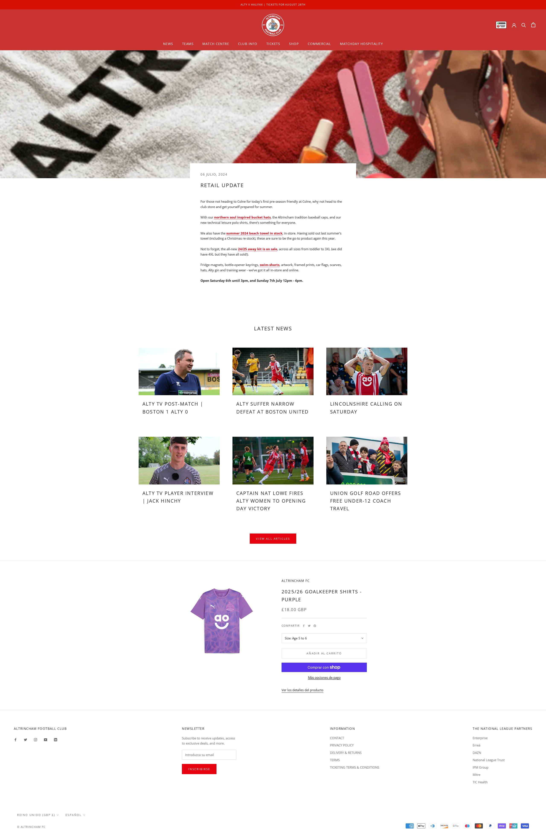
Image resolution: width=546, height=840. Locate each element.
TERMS (335, 760)
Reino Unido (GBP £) (36, 815)
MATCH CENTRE (215, 44)
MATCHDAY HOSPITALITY (361, 44)
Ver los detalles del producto (302, 690)
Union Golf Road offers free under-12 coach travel (365, 501)
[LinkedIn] (55, 739)
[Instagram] (35, 739)
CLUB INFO (247, 44)
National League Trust (489, 760)
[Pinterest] (315, 626)
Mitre (476, 774)
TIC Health (480, 782)
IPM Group (480, 767)
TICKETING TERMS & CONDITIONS (354, 767)
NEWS (168, 44)
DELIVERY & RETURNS (346, 752)
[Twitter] (309, 626)
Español (73, 815)
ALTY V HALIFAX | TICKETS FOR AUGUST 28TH (273, 4)
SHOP (294, 44)
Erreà (476, 745)
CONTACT (337, 738)
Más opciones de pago (324, 677)
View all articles (273, 539)
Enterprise (480, 738)
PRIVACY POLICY (342, 745)
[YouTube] (45, 739)
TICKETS (273, 44)
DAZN (477, 752)
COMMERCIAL (319, 44)
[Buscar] (523, 25)
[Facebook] (303, 626)
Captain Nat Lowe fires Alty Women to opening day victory (271, 501)
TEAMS (188, 44)
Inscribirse (199, 769)
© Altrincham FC (31, 827)
